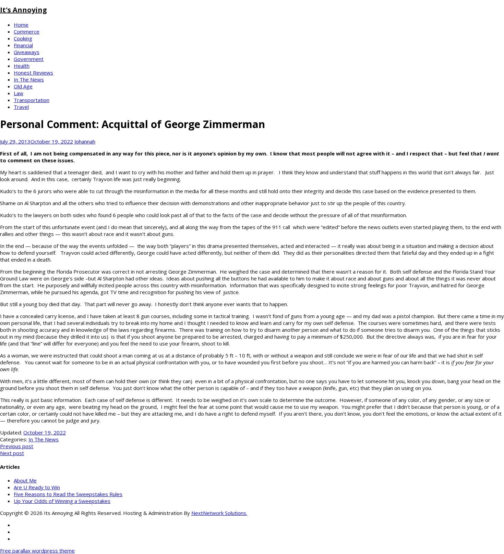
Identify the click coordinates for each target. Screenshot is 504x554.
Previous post (16, 446)
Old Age (23, 86)
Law (18, 93)
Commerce (26, 31)
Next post (12, 453)
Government (29, 58)
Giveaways (26, 52)
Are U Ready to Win (37, 487)
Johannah (84, 141)
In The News (29, 79)
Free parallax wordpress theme (37, 550)
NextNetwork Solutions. (219, 512)
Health (21, 65)
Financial (23, 45)
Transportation (31, 100)
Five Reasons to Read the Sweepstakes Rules (68, 494)
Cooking (23, 38)
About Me (25, 480)
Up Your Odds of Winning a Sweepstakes (62, 501)
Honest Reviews (33, 72)
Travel (21, 106)
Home (21, 24)
